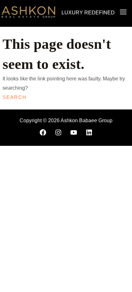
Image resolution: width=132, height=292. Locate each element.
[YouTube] (74, 132)
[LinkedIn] (89, 132)
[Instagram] (58, 132)
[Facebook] (43, 132)
